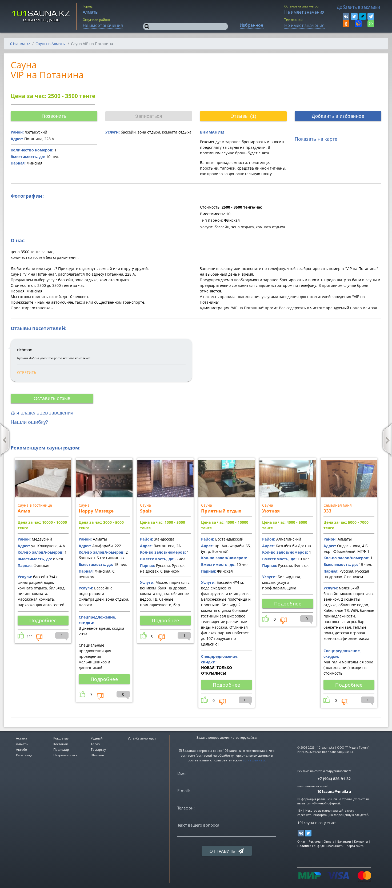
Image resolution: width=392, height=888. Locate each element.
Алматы (22, 744)
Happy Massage (96, 511)
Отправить (223, 851)
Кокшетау (61, 738)
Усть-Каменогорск (142, 738)
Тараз (95, 744)
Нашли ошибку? (29, 422)
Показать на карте (316, 139)
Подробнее (43, 620)
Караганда (24, 755)
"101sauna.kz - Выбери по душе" (41, 16)
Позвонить (54, 116)
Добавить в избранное (338, 116)
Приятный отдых (221, 511)
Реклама (315, 841)
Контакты (361, 841)
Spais (145, 511)
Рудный (97, 738)
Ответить (26, 372)
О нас (301, 841)
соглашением (254, 760)
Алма (24, 511)
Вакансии (344, 841)
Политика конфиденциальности (320, 846)
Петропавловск (65, 755)
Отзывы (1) (243, 116)
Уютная (271, 511)
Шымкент (98, 755)
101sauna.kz (19, 43)
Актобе (21, 749)
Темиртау (98, 749)
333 (327, 511)
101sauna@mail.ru (334, 791)
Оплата (329, 841)
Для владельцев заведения (42, 412)
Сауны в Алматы (50, 43)
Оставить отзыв (52, 398)
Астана (21, 738)
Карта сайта (355, 846)
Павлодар (61, 749)
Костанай (60, 744)
